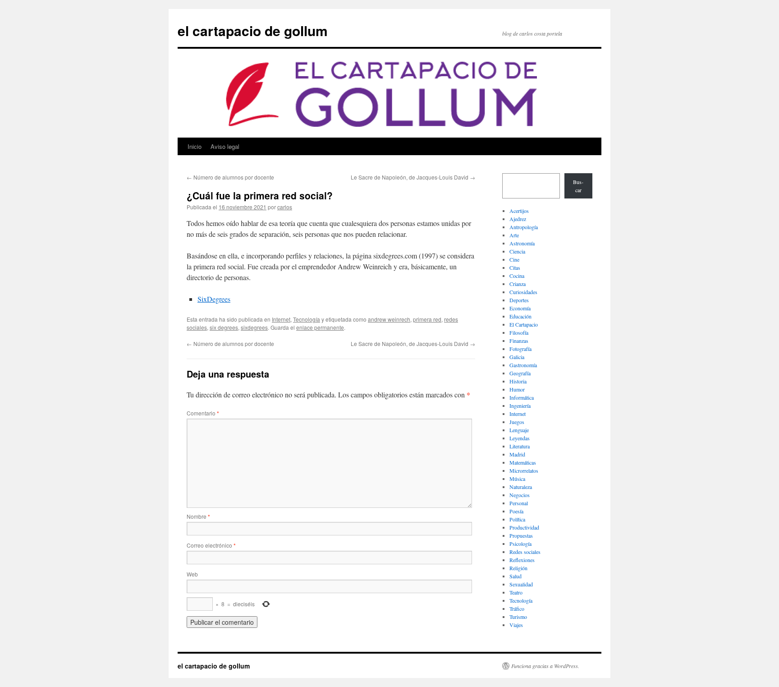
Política (517, 519)
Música (517, 478)
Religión (518, 568)
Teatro (515, 592)
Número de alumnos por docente (230, 177)
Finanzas (518, 340)
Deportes (519, 300)
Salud (515, 576)
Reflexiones (522, 559)
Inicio (195, 146)
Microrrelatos (523, 470)
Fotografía (520, 348)
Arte (514, 235)
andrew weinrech (389, 319)
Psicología (520, 543)
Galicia (516, 356)
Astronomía (522, 243)
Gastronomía (523, 365)
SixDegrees (213, 299)
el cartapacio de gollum (253, 30)
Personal (518, 503)
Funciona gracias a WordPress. (545, 665)
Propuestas (521, 535)
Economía (520, 308)
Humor (517, 389)
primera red (427, 319)
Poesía (516, 511)
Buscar (578, 186)
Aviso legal (225, 146)
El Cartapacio (523, 324)
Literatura (519, 446)
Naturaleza (520, 486)
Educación (520, 316)
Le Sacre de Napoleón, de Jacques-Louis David (413, 177)
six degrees (224, 327)
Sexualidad (521, 584)
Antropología (523, 227)
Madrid (517, 454)
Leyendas (519, 438)
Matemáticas (522, 462)
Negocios (519, 494)
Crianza (517, 283)
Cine (514, 259)
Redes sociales (525, 551)
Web (192, 574)
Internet (281, 319)
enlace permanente (320, 327)
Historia (518, 381)
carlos (284, 207)
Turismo (518, 616)
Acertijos (519, 210)
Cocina (516, 275)
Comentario (203, 413)
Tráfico (516, 608)
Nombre (198, 516)
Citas (514, 267)
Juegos (516, 421)
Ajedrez (517, 218)
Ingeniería (520, 405)
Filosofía (518, 332)
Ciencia (517, 251)
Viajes (516, 624)
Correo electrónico (211, 545)
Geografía (520, 373)
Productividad (524, 527)
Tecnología (306, 319)
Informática (521, 397)
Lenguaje (519, 429)
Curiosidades (523, 291)
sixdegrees (254, 327)
